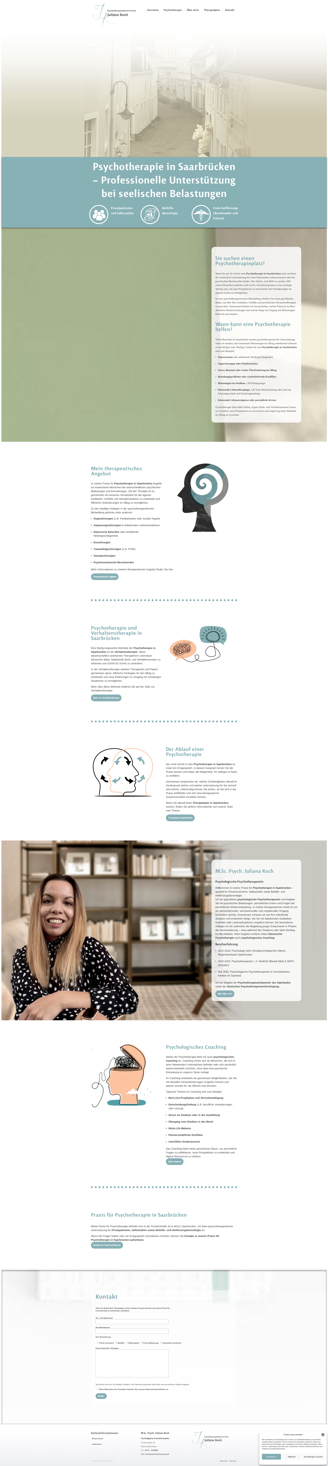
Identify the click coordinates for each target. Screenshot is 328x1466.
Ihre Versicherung (103, 1337)
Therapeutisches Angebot (104, 576)
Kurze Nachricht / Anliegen (107, 1348)
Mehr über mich (225, 993)
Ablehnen (292, 1457)
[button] (323, 1434)
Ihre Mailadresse (103, 1327)
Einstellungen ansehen (313, 1457)
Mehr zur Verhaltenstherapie (106, 698)
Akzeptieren (271, 1457)
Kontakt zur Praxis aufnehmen (107, 1245)
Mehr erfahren (174, 1161)
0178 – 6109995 (151, 1450)
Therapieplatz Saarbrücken (180, 818)
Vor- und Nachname (104, 1318)
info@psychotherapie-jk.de (157, 1454)
